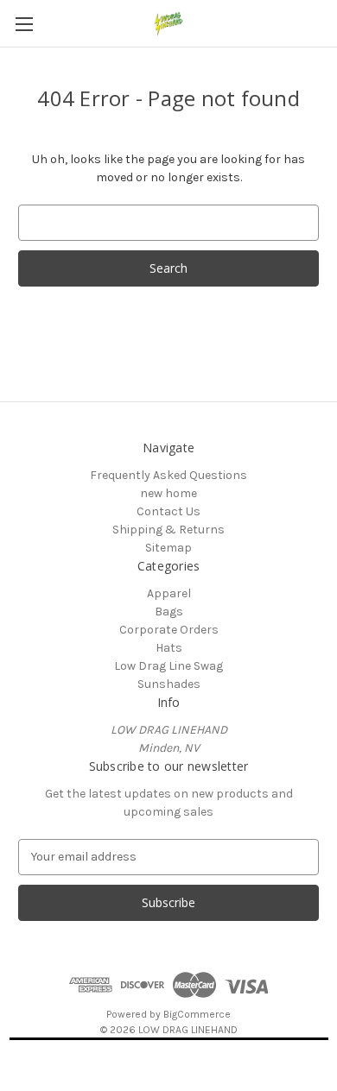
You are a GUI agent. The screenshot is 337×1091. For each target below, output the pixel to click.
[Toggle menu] (24, 23)
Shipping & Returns (168, 529)
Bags (169, 611)
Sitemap (168, 547)
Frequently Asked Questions (168, 475)
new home (168, 493)
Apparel (169, 593)
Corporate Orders (169, 629)
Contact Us (168, 511)
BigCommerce (197, 1014)
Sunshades (168, 684)
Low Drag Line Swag (168, 666)
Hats (169, 647)
